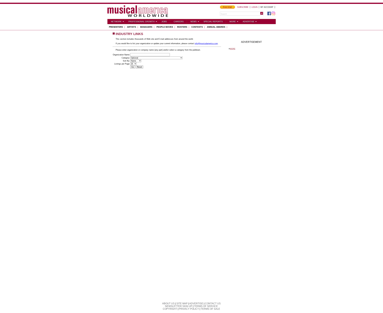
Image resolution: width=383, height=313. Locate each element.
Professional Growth (141, 21)
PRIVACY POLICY (189, 309)
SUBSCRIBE (243, 7)
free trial (227, 7)
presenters (116, 27)
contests (197, 27)
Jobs (164, 21)
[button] (261, 13)
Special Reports (213, 21)
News (193, 21)
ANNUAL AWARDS (216, 27)
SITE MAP (182, 303)
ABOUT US (168, 303)
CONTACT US (213, 303)
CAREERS (179, 21)
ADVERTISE (196, 303)
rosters (182, 27)
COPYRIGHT (170, 309)
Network (116, 21)
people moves (164, 27)
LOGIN (254, 7)
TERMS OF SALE (210, 309)
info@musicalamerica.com (206, 43)
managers (146, 27)
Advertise (248, 21)
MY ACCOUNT (266, 7)
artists (131, 27)
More (233, 21)
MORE (232, 49)
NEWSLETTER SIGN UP (178, 306)
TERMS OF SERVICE (206, 306)
